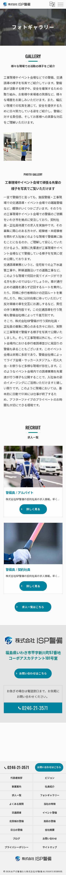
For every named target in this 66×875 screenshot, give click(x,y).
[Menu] (60, 4)
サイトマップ (50, 847)
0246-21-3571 (35, 707)
